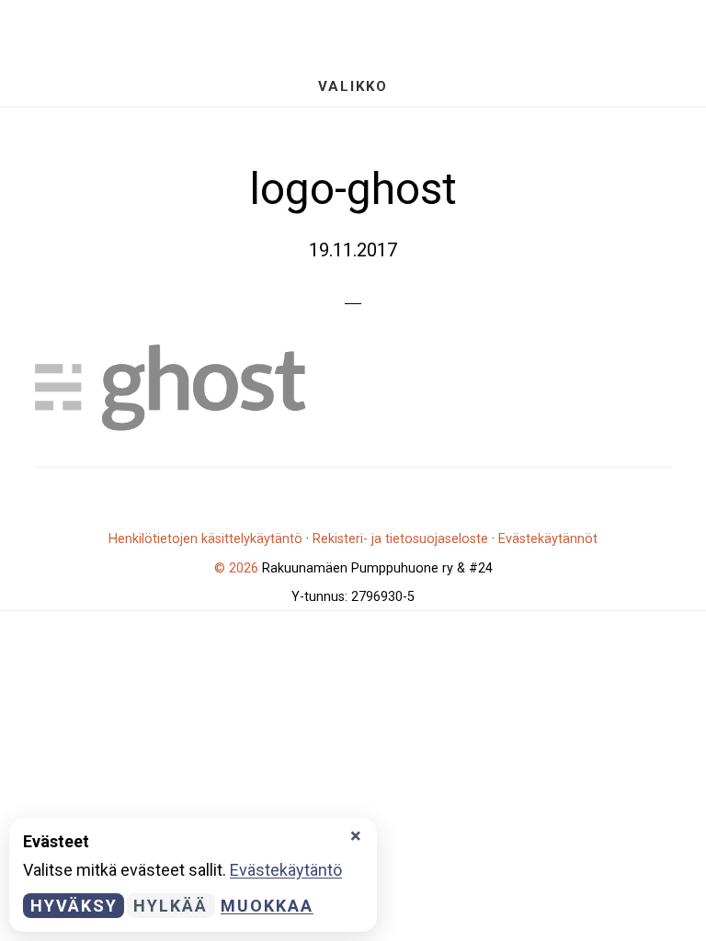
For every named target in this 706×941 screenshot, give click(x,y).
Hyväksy (74, 905)
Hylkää (170, 905)
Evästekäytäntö (286, 869)
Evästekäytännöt (548, 539)
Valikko (353, 86)
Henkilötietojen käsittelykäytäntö (205, 539)
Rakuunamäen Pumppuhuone (353, 32)
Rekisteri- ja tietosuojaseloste (400, 539)
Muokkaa (267, 905)
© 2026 (236, 568)
